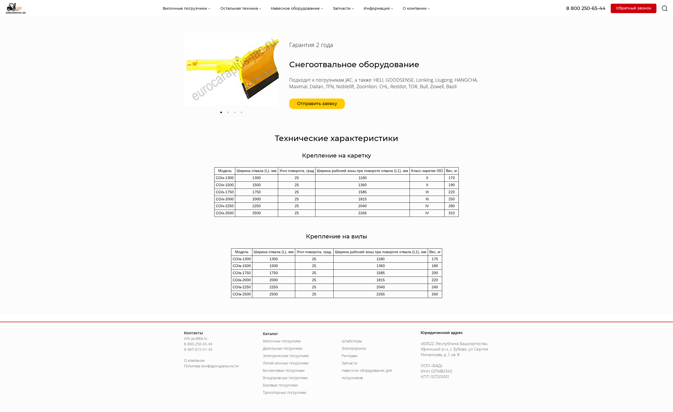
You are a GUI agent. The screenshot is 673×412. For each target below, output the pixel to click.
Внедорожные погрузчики (285, 377)
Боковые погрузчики (280, 385)
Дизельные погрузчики (282, 348)
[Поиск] (665, 8)
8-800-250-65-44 (198, 343)
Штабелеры (352, 340)
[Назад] (192, 75)
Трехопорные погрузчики (284, 392)
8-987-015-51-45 (198, 349)
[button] (221, 112)
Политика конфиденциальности (211, 365)
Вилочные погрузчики (282, 340)
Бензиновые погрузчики (283, 370)
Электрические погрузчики (286, 355)
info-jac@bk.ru (195, 338)
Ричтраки (349, 355)
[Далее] (271, 75)
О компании (194, 360)
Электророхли (354, 348)
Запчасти (349, 363)
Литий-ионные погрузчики (285, 363)
